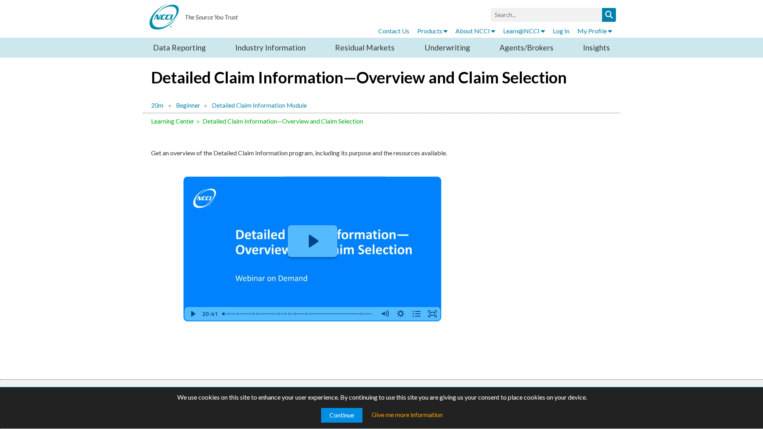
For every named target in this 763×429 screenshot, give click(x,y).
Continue (341, 415)
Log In (561, 31)
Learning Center (172, 121)
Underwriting (447, 47)
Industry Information (270, 47)
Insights (596, 47)
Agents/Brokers (527, 47)
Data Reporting (179, 47)
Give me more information (407, 414)
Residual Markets (365, 47)
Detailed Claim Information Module (259, 105)
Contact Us (393, 31)
